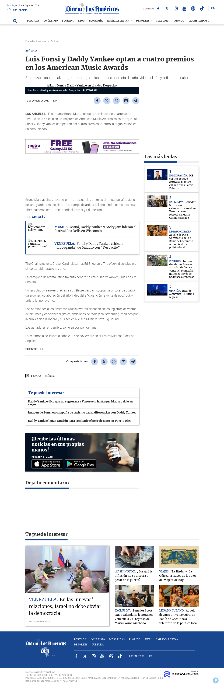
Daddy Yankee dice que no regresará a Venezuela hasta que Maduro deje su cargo (80, 403)
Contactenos (136, 656)
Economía (96, 21)
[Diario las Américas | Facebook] (158, 8)
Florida (68, 21)
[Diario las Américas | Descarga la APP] (48, 464)
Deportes (143, 21)
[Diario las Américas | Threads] (193, 8)
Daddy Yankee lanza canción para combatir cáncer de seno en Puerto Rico (79, 420)
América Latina (118, 21)
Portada (33, 21)
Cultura (162, 21)
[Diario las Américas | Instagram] (175, 8)
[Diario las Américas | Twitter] (167, 8)
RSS (150, 656)
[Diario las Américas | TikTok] (202, 8)
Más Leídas (117, 639)
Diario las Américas (36, 41)
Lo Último (51, 21)
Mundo (179, 21)
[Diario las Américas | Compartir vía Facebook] (97, 100)
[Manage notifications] (216, 680)
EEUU (81, 21)
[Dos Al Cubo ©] (181, 676)
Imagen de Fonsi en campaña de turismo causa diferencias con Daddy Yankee (82, 412)
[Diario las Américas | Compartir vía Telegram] (135, 100)
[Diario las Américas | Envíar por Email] (126, 100)
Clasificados (198, 21)
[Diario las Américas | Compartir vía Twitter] (106, 100)
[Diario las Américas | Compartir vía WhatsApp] (116, 100)
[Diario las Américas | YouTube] (184, 8)
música (50, 375)
